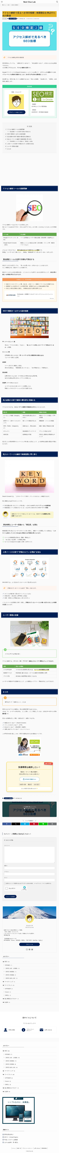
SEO (7, 961)
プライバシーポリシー (27, 1148)
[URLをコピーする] (52, 824)
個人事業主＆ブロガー (12, 998)
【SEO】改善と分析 (11, 978)
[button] (6, 824)
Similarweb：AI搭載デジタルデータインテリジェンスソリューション (35, 295)
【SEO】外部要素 (12, 18)
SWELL (8, 995)
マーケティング (10, 981)
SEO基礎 (8, 965)
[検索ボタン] (57, 2)
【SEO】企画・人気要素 (12, 968)
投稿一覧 (19, 1148)
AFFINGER (9, 988)
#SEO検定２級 (22, 18)
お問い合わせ (37, 1148)
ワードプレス (9, 985)
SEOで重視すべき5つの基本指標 (16, 134)
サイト (5, 877)
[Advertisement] (29, 168)
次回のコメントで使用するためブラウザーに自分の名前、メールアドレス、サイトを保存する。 (29, 883)
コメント (6, 845)
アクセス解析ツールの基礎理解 (16, 129)
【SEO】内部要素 (10, 971)
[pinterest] (29, 949)
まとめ (9, 149)
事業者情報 (44, 1148)
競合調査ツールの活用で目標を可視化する (20, 131)
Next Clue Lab (29, 2)
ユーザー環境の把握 (12, 146)
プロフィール (29, 944)
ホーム (13, 1148)
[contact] (32, 949)
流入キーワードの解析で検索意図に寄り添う (19, 139)
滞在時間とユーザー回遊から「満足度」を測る (21, 141)
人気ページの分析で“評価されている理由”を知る (20, 144)
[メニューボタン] (2, 2)
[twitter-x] (27, 949)
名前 (5, 865)
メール (6, 871)
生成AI (7, 1002)
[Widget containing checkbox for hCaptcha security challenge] (15, 888)
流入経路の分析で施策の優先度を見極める (19, 136)
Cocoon (8, 992)
